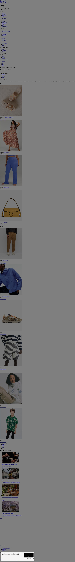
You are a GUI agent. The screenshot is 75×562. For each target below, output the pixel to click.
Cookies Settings (29, 558)
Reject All (29, 556)
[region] (17, 556)
